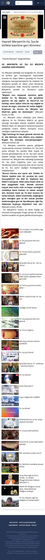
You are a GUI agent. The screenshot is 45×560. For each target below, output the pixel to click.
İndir (36, 52)
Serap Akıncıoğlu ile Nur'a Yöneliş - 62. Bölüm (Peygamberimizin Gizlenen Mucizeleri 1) (29, 478)
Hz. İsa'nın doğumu (26, 330)
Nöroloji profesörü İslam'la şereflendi (29, 342)
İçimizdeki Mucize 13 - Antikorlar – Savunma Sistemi (31, 365)
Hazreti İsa (19, 52)
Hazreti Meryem (8, 52)
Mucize (27, 52)
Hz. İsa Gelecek (25, 375)
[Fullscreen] (41, 36)
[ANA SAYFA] (8, 3)
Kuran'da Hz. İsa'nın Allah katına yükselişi (31, 443)
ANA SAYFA (13, 522)
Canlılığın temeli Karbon (28, 308)
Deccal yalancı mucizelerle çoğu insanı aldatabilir (31, 230)
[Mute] (7, 33)
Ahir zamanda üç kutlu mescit (30, 453)
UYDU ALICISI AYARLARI (27, 522)
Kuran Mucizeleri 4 (26, 386)
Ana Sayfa (6, 12)
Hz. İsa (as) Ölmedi (26, 352)
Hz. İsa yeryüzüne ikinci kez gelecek (29, 242)
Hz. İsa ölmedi (24, 408)
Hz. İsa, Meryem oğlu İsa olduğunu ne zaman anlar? (29, 499)
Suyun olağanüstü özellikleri (29, 397)
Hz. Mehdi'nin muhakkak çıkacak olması (31, 465)
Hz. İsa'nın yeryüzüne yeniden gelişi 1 (30, 286)
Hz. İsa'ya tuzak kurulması (29, 431)
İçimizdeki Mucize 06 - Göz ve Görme (30, 264)
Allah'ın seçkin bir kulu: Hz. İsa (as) (30, 297)
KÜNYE (34, 525)
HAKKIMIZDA (13, 525)
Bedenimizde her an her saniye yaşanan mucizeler (30, 420)
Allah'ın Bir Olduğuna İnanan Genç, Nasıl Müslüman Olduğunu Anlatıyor (29, 488)
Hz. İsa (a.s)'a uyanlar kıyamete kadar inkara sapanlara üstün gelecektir (30, 276)
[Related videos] (4, 17)
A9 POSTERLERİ (24, 525)
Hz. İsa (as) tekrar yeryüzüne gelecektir (29, 253)
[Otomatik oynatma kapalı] (4, 36)
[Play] (4, 33)
